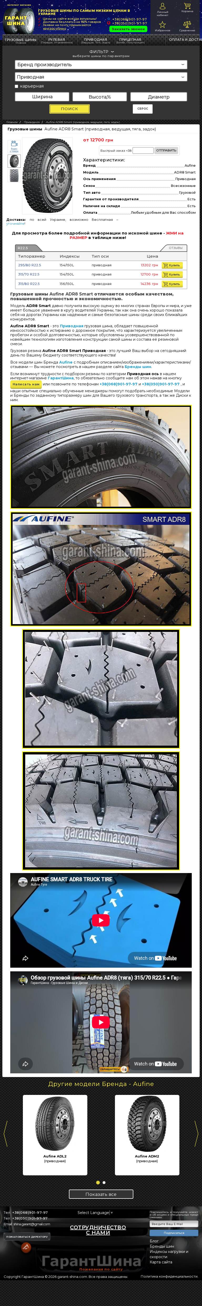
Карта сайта (161, 1262)
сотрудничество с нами (98, 1230)
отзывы (176, 248)
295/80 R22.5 (29, 265)
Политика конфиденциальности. (169, 1276)
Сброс (142, 108)
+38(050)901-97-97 (129, 23)
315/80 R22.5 (29, 284)
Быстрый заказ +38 (138, 150)
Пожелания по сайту (101, 1269)
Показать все (101, 1194)
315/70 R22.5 (28, 274)
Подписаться (174, 1233)
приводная (95, 41)
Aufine (66, 362)
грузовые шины (21, 40)
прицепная (130, 41)
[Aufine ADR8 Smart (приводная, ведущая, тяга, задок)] (49, 175)
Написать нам (26, 384)
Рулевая (57, 41)
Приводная (71, 326)
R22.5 (23, 248)
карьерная (32, 86)
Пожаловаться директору (27, 1237)
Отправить (166, 150)
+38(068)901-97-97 (129, 19)
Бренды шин (138, 366)
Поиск (69, 108)
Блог (154, 1241)
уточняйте (15, 224)
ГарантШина (61, 378)
